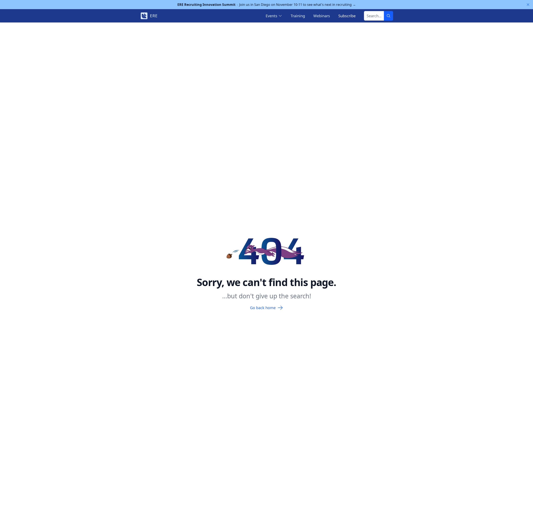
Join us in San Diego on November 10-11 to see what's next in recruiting (266, 4)
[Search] (388, 16)
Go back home (263, 307)
